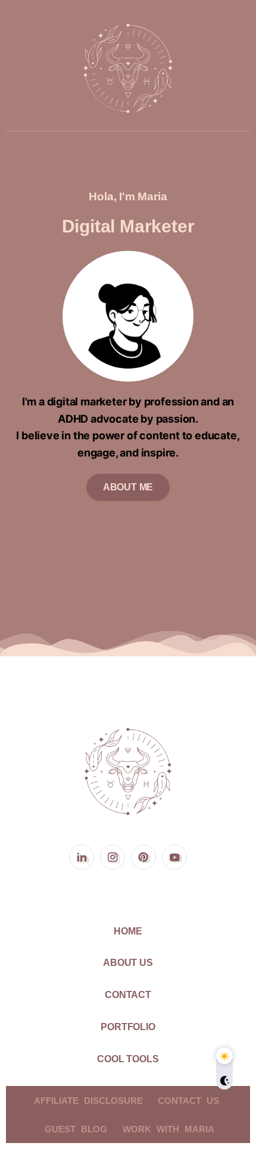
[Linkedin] (81, 857)
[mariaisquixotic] (128, 67)
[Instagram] (112, 857)
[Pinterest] (143, 857)
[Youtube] (174, 857)
